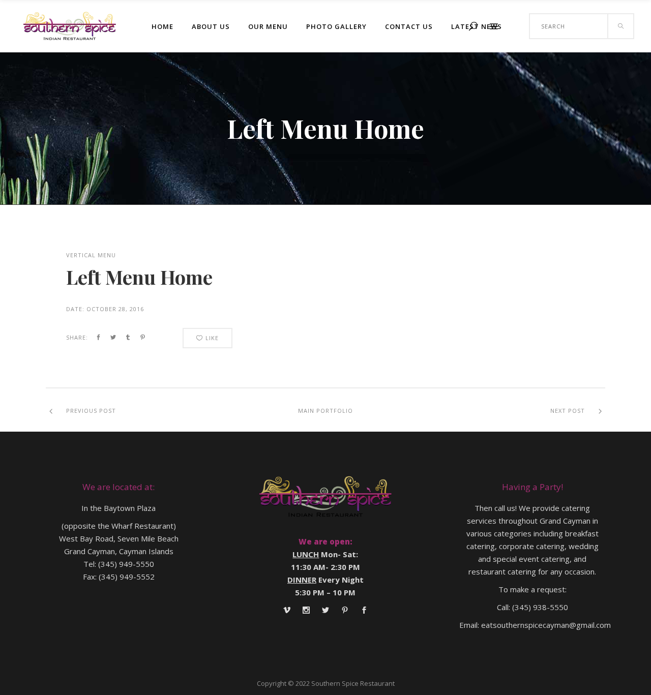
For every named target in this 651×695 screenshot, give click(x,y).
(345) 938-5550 (540, 607)
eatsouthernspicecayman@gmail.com (546, 625)
